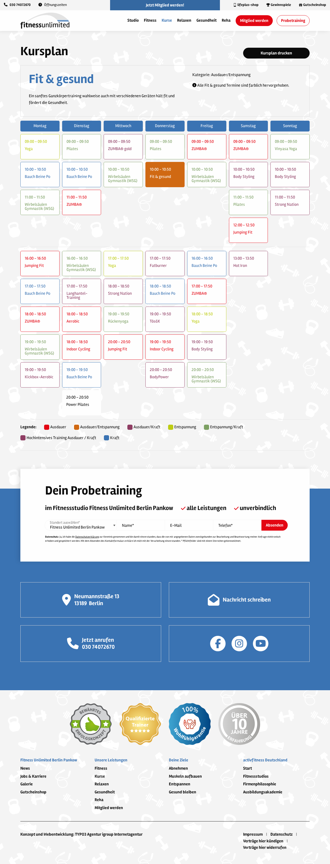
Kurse (167, 20)
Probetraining (293, 20)
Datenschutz (281, 834)
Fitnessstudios (256, 776)
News (25, 768)
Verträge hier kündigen (263, 841)
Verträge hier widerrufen (264, 847)
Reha (226, 20)
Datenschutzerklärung (87, 536)
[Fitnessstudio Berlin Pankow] (44, 20)
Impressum (253, 834)
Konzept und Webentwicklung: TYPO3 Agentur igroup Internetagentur (81, 834)
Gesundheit (206, 20)
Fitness (150, 20)
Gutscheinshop (33, 792)
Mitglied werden (254, 20)
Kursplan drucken (276, 53)
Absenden (274, 525)
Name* (128, 525)
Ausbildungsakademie (262, 792)
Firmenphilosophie (259, 784)
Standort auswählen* (65, 523)
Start (247, 768)
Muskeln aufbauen (185, 776)
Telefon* (225, 525)
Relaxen (184, 20)
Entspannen (179, 784)
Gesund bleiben (182, 792)
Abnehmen (178, 768)
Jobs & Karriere (33, 776)
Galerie (26, 784)
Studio (133, 20)
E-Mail (176, 525)
